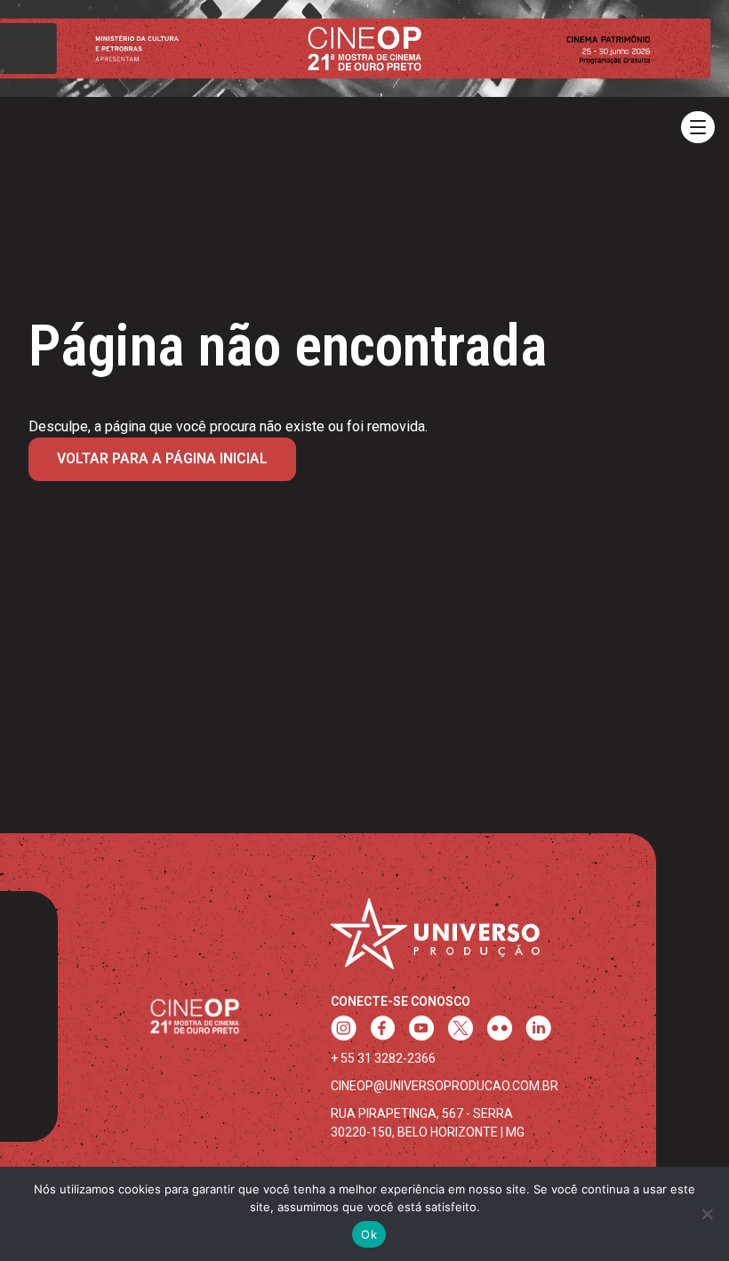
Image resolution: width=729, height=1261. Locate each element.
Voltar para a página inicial (162, 458)
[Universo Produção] (435, 941)
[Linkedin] (538, 1030)
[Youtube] (421, 1030)
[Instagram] (343, 1030)
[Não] (707, 1214)
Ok (369, 1234)
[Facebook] (383, 1030)
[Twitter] (460, 1030)
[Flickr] (499, 1030)
